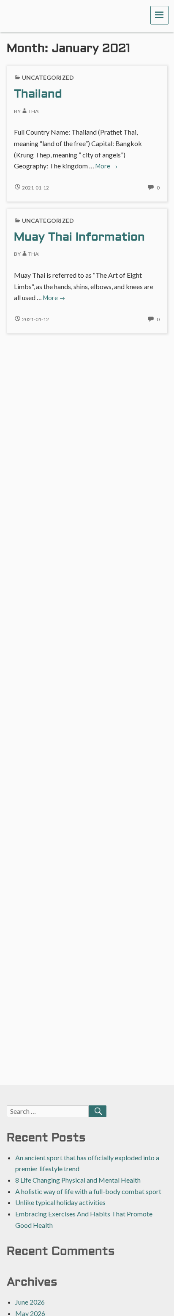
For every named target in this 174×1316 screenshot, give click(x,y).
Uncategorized (48, 77)
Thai (34, 111)
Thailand (38, 94)
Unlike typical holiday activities (60, 1202)
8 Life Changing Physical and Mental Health (78, 1180)
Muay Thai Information (79, 237)
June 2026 (30, 1302)
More (106, 166)
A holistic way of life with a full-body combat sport (88, 1191)
